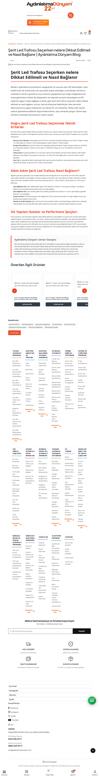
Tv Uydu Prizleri (29, 394)
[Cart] (89, 33)
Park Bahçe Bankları (55, 408)
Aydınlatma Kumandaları (69, 464)
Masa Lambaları (69, 458)
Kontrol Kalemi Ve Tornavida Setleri (30, 555)
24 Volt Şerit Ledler (80, 472)
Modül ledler (80, 505)
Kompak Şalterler (42, 379)
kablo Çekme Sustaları (29, 576)
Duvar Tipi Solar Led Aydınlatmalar (69, 363)
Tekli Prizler (28, 364)
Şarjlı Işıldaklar (55, 469)
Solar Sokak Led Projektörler (69, 380)
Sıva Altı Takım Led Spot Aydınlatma (16, 401)
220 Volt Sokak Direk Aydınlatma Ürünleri (16, 564)
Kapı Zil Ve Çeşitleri (69, 477)
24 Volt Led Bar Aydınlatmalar (43, 495)
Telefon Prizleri (29, 400)
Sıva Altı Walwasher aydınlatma (16, 432)
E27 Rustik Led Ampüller (16, 474)
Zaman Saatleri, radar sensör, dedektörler (56, 597)
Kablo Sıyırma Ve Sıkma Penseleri (30, 566)
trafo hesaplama (27, 324)
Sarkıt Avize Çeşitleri (68, 551)
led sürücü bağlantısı (35, 327)
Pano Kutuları (41, 402)
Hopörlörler (56, 606)
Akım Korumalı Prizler (55, 586)
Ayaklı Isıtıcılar (81, 381)
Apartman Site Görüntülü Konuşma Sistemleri (56, 548)
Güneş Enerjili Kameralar (69, 389)
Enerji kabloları (42, 550)
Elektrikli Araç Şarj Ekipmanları (56, 572)
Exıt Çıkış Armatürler (56, 462)
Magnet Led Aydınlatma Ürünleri (16, 411)
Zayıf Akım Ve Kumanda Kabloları (42, 589)
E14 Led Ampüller (15, 467)
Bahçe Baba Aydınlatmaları (56, 377)
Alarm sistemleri (55, 518)
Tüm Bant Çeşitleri (29, 590)
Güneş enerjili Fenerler (68, 397)
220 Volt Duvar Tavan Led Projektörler (16, 553)
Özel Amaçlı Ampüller (15, 517)
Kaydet (82, 631)
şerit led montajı (69, 324)
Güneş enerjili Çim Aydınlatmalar (69, 406)
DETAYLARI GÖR (27, 304)
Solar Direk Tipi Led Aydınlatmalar (69, 372)
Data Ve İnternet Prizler (29, 386)
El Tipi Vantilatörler (82, 362)
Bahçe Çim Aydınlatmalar (56, 392)
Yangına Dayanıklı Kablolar (42, 579)
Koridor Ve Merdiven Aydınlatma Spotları (30, 479)
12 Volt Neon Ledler (80, 489)
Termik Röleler (41, 389)
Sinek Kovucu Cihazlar (68, 512)
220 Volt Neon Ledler (81, 498)
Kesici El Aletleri (29, 547)
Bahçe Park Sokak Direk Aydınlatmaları (56, 384)
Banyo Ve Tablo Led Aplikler (29, 463)
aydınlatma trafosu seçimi (17, 327)
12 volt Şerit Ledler (80, 463)
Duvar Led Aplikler (29, 471)
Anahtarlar (30, 405)
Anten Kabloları (42, 598)
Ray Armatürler (43, 462)
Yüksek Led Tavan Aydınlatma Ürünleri (16, 575)
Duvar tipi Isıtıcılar (81, 387)
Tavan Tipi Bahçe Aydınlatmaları (56, 361)
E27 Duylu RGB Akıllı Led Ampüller (16, 492)
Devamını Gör (17, 440)
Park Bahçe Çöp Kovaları (55, 417)
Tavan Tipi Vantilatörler (82, 368)
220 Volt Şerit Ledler (81, 481)
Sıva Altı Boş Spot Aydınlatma (16, 382)
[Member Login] (81, 33)
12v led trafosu (57, 324)
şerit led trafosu (14, 324)
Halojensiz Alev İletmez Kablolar (43, 569)
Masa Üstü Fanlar (82, 400)
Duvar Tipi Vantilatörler (82, 375)
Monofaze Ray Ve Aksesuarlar (43, 470)
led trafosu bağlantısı (42, 324)
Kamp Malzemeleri (69, 494)
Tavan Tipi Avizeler (69, 563)
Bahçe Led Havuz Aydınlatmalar (56, 399)
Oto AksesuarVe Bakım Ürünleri (69, 485)
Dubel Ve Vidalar (29, 584)
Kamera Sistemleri (56, 564)
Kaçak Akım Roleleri (42, 372)
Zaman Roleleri (42, 396)
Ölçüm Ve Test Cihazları (29, 603)
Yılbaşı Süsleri (80, 520)
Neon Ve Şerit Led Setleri (81, 513)
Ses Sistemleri (56, 558)
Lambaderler (69, 558)
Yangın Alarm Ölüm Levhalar (55, 486)
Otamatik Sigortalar (42, 364)
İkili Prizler (29, 370)
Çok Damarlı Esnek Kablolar (42, 558)
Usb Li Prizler (28, 379)
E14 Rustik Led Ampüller (15, 482)
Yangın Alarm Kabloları (55, 504)
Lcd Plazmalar (56, 579)
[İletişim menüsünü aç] (92, 700)
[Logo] (49, 6)
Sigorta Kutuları (41, 408)
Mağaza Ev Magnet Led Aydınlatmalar (43, 478)
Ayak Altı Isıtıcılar (81, 394)
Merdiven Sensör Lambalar (55, 495)
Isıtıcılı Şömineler (82, 406)
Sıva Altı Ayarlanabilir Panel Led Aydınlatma (16, 373)
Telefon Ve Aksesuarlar (69, 471)
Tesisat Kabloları (42, 544)
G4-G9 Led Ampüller (15, 502)
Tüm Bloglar (14, 333)
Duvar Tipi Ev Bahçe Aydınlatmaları (56, 369)
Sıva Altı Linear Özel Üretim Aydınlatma (16, 422)
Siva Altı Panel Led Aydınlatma (16, 363)
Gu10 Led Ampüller (15, 509)
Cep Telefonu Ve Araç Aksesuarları (69, 502)
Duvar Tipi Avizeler (69, 544)
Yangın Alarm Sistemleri (56, 476)
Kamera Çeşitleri (55, 512)
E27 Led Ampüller (15, 460)
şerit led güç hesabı (51, 327)
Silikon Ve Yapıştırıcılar (30, 596)
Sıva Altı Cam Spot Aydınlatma (16, 391)
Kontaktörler (43, 385)
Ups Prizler (29, 374)
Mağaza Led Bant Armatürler (43, 487)
